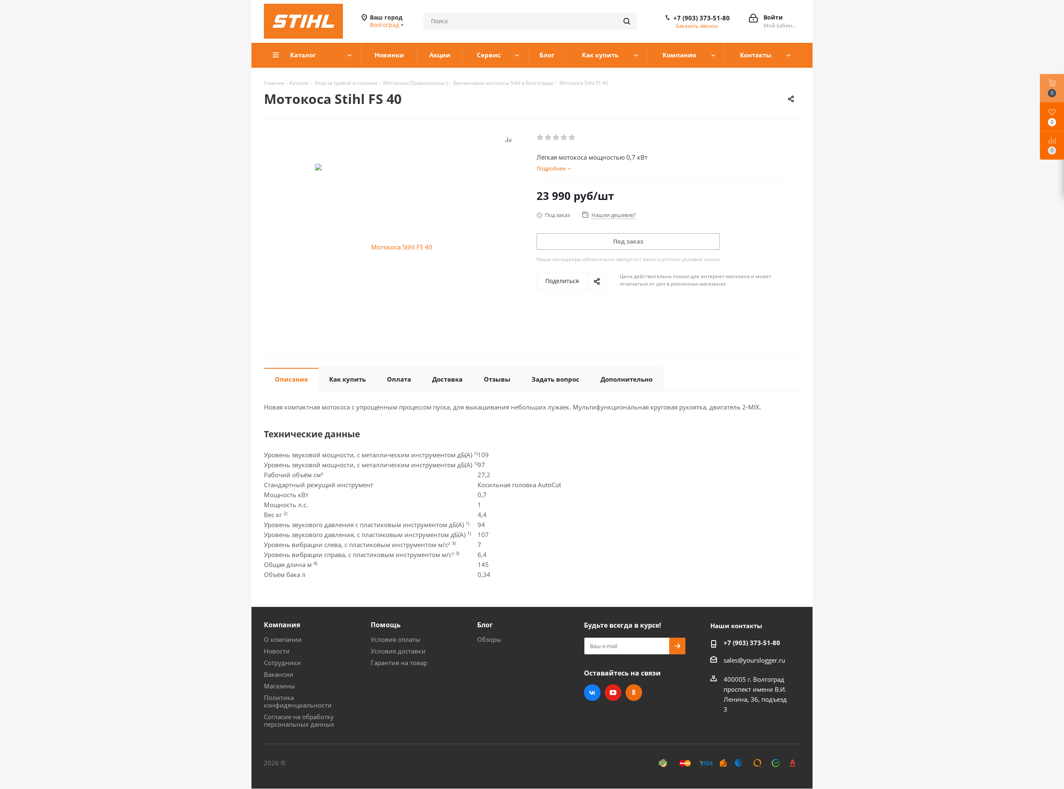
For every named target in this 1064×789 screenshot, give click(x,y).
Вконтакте (592, 692)
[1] (540, 137)
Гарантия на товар (399, 662)
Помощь (386, 624)
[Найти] (627, 21)
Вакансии (278, 674)
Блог (485, 624)
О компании (283, 639)
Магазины (279, 686)
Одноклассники (634, 692)
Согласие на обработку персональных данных (299, 720)
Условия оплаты (395, 639)
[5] (572, 137)
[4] (564, 137)
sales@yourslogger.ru (754, 660)
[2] (548, 137)
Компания (282, 624)
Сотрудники (282, 662)
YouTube (613, 692)
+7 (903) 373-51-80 (701, 18)
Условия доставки (398, 651)
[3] (556, 137)
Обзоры (489, 639)
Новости (277, 651)
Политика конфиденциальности (298, 701)
